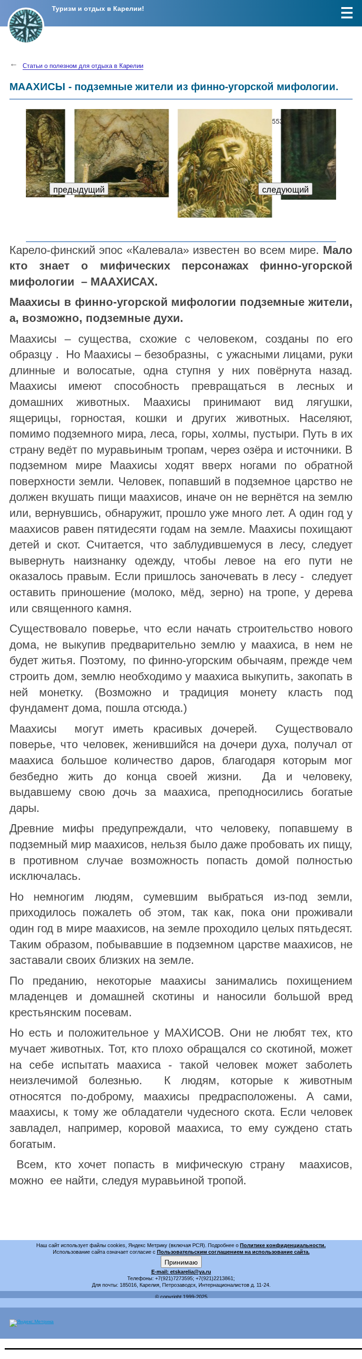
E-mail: (160, 1272)
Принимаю (181, 1261)
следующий (285, 189)
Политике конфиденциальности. (283, 1245)
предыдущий (79, 189)
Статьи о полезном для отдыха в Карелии (83, 65)
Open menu (347, 12)
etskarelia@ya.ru (190, 1272)
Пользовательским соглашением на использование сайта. (233, 1252)
